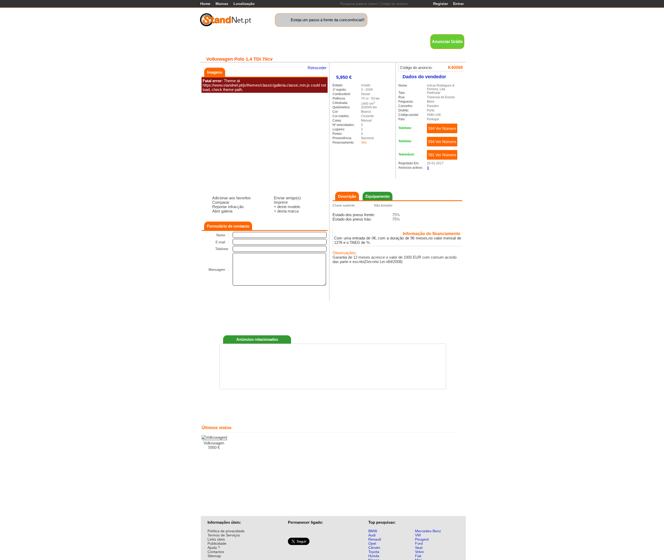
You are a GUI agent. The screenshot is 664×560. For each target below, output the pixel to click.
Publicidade (217, 543)
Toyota (373, 552)
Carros (228, 41)
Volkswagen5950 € (214, 445)
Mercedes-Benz (428, 531)
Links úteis (216, 539)
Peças (371, 41)
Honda (373, 556)
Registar (440, 4)
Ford (419, 543)
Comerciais (250, 41)
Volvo (419, 552)
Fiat (418, 556)
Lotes (355, 41)
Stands (388, 41)
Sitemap (214, 556)
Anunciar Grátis (447, 41)
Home (205, 4)
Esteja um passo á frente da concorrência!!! (327, 20)
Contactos (216, 552)
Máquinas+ (276, 41)
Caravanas (317, 41)
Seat (419, 547)
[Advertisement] (332, 316)
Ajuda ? (214, 547)
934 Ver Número (442, 128)
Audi (372, 535)
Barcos (339, 41)
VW (418, 535)
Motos (296, 41)
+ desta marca (286, 211)
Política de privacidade (226, 531)
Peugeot (422, 539)
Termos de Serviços (224, 535)
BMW (372, 531)
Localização (244, 4)
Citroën (374, 547)
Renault (374, 539)
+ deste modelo (287, 206)
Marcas (222, 4)
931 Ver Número (442, 155)
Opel (372, 543)
